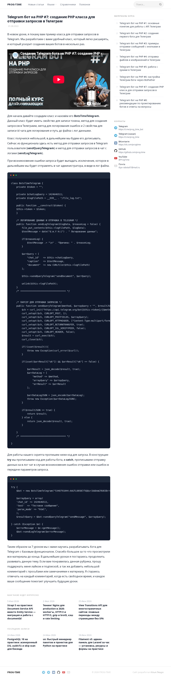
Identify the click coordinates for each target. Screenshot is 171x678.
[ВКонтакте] (53, 672)
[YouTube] (63, 672)
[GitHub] (58, 672)
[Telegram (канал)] (48, 672)
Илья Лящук (157, 672)
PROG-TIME (14, 4)
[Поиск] (160, 4)
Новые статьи (36, 4)
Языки (50, 4)
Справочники (68, 4)
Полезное (84, 4)
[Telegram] (43, 672)
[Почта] (68, 672)
